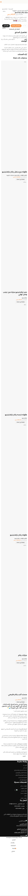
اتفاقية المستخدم (22, 777)
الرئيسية (11, 9)
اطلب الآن (6, 25)
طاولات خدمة (24, 793)
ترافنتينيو (4, 9)
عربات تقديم (24, 791)
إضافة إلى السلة (16, 25)
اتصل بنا (25, 765)
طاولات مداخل (23, 786)
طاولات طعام (24, 798)
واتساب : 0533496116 (19, 806)
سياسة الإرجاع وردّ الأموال (21, 775)
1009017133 (24, 831)
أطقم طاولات (24, 788)
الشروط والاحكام (23, 780)
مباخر (25, 795)
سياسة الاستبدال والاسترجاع (20, 770)
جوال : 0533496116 (20, 808)
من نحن (25, 767)
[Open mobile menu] (26, 1)
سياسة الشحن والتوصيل (21, 772)
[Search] (2, 1)
